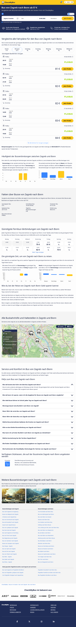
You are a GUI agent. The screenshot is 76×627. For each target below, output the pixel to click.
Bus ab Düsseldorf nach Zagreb (10, 522)
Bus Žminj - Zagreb (7, 562)
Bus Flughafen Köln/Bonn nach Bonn (47, 575)
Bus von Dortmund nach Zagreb (10, 519)
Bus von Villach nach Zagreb (9, 554)
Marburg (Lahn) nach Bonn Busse (46, 538)
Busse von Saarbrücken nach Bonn (47, 554)
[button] (37, 340)
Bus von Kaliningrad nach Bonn (46, 514)
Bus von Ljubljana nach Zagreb (10, 527)
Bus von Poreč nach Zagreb (9, 535)
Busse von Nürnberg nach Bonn (46, 546)
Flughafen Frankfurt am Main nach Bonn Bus (49, 572)
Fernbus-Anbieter (15, 612)
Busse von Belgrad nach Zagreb (10, 514)
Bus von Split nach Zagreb (9, 548)
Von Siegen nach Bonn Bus (45, 556)
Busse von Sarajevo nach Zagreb (10, 543)
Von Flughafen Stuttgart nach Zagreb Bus (12, 575)
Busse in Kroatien (13, 584)
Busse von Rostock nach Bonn (45, 548)
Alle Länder (54, 612)
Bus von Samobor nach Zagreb (10, 540)
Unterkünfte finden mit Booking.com (12, 22)
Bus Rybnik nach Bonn (43, 551)
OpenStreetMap (66, 356)
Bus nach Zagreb (23, 584)
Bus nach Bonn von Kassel (44, 517)
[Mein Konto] (61, 2)
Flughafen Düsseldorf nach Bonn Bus (47, 570)
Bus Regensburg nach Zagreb (9, 538)
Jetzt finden (67, 69)
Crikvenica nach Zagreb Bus (9, 517)
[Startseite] (8, 2)
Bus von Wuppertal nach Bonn (45, 562)
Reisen (32, 612)
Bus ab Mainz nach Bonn (44, 533)
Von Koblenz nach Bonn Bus (45, 522)
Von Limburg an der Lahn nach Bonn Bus (48, 527)
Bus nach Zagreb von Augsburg (10, 511)
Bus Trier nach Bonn (43, 559)
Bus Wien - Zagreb (7, 556)
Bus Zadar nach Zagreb (8, 559)
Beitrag (53, 610)
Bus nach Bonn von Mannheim (45, 535)
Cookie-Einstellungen (37, 610)
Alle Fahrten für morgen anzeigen (38, 143)
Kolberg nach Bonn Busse (44, 525)
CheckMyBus (5, 584)
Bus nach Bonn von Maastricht (45, 530)
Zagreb (61, 326)
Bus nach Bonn (32, 584)
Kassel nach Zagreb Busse (8, 525)
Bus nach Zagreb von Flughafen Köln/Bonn (13, 570)
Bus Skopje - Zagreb (7, 546)
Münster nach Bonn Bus (44, 543)
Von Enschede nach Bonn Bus (45, 511)
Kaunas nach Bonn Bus (44, 519)
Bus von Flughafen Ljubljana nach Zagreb (12, 572)
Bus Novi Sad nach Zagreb (9, 530)
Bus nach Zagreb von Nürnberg (10, 533)
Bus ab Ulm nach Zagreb (8, 551)
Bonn (70, 326)
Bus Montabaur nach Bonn (45, 540)
